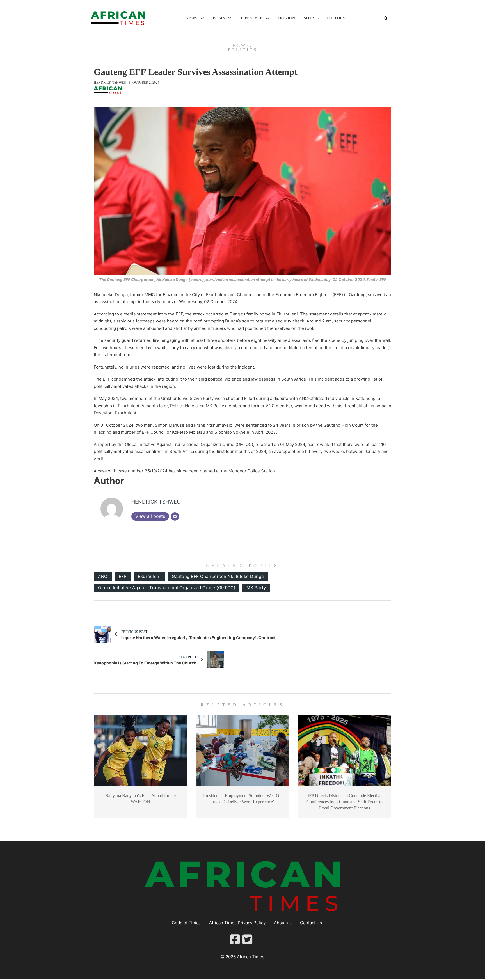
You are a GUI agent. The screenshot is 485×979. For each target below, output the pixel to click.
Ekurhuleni (149, 576)
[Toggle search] (385, 18)
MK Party (256, 587)
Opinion (286, 18)
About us (283, 922)
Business (222, 18)
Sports (311, 18)
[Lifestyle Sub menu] (267, 18)
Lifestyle (251, 18)
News (191, 18)
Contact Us (311, 922)
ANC (102, 576)
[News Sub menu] (202, 18)
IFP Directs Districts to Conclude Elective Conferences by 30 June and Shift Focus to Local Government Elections (344, 802)
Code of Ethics (186, 922)
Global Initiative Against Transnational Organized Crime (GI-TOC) (166, 587)
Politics (336, 18)
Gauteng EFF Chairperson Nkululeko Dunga (218, 576)
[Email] (175, 516)
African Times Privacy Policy (237, 922)
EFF (123, 576)
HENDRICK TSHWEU (110, 82)
